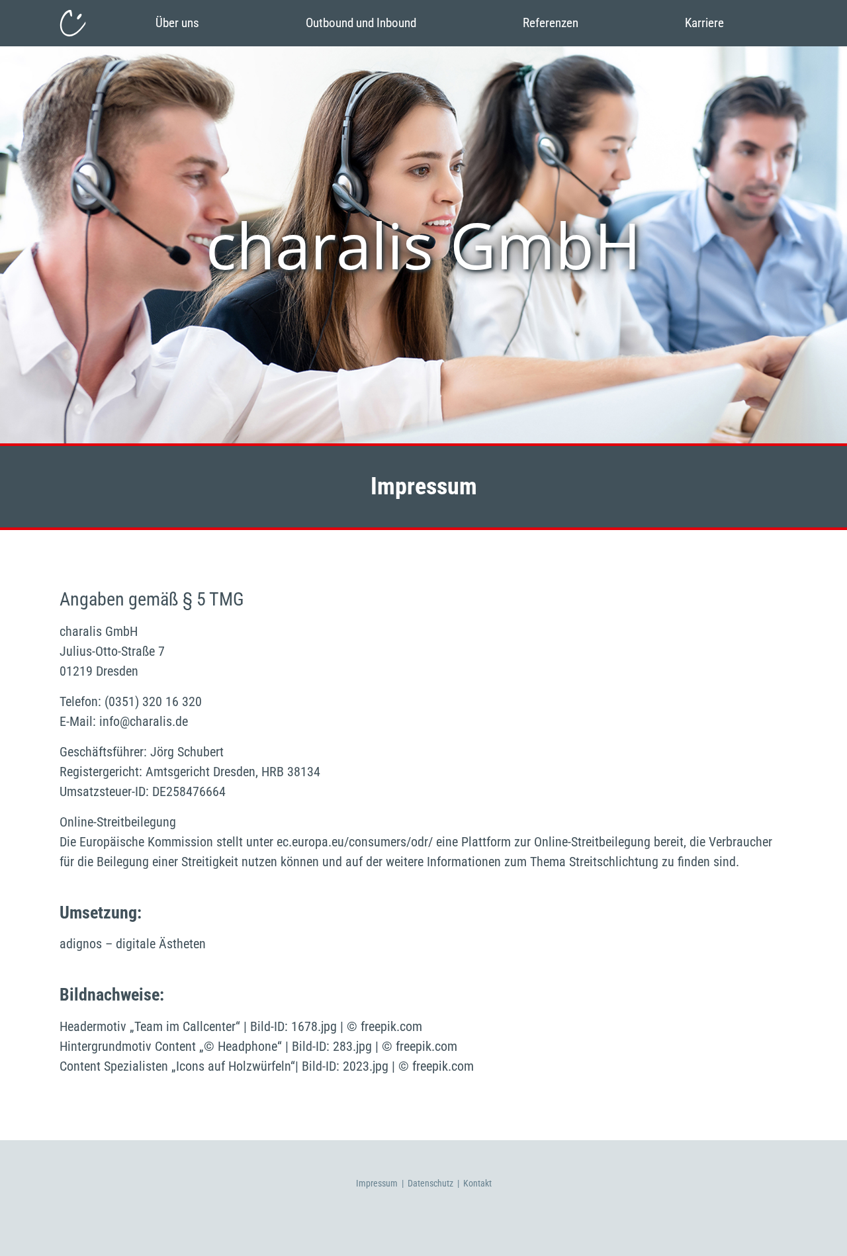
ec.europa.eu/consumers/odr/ (355, 842)
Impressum (377, 1183)
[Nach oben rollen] (824, 1233)
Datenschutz (430, 1183)
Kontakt (477, 1183)
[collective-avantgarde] (73, 23)
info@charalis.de (143, 721)
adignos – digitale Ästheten (133, 944)
